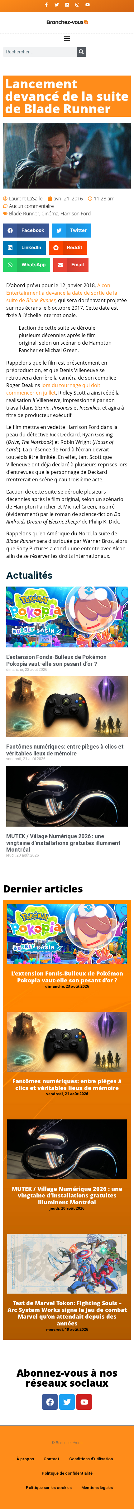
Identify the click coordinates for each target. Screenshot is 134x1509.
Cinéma (49, 213)
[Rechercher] (81, 52)
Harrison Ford (75, 213)
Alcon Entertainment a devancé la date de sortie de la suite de (61, 293)
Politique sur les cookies (49, 1487)
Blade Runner (24, 213)
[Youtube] (87, 4)
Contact (52, 1459)
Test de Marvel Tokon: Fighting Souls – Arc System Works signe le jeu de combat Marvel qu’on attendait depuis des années (67, 1313)
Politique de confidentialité (67, 1473)
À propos (25, 1459)
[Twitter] (56, 4)
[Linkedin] (67, 4)
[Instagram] (77, 4)
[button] (67, 38)
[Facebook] (50, 1402)
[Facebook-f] (46, 4)
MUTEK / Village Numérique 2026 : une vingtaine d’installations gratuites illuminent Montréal (63, 843)
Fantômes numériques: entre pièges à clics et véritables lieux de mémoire (65, 750)
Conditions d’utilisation (91, 1459)
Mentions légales (97, 1487)
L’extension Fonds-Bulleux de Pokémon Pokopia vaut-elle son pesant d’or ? (56, 660)
